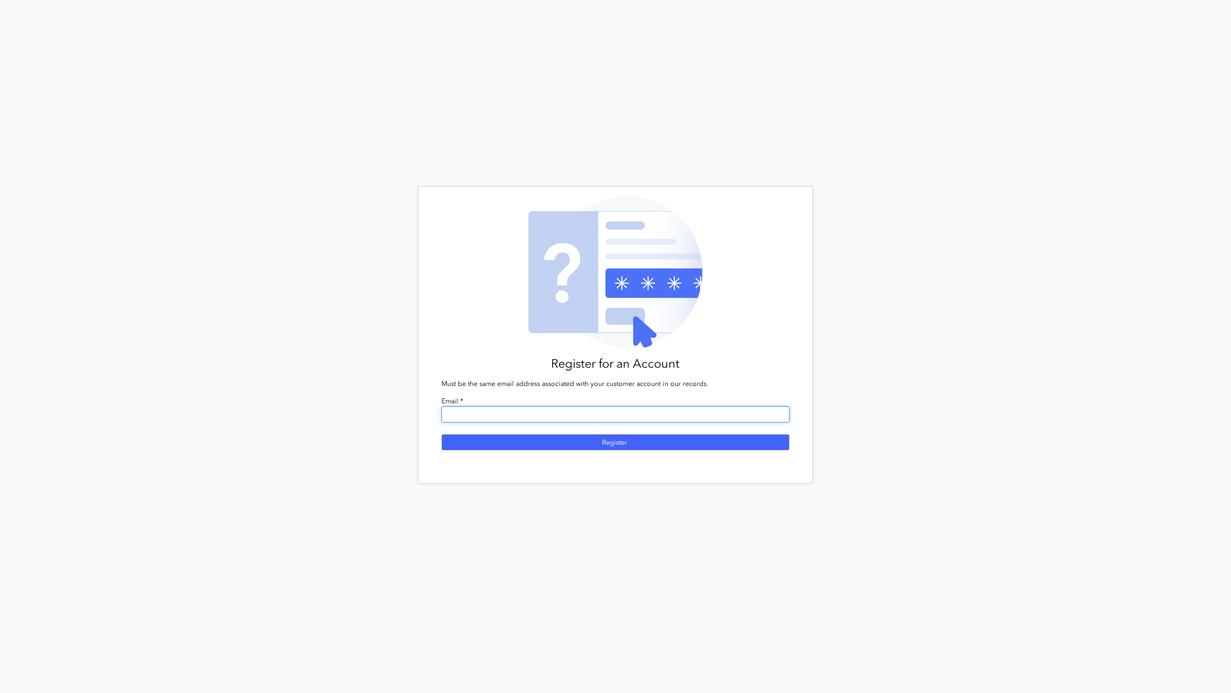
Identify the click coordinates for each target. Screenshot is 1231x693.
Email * (452, 401)
